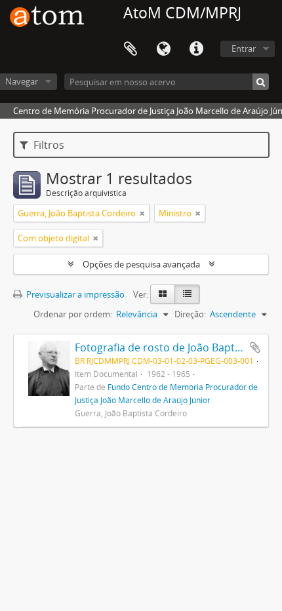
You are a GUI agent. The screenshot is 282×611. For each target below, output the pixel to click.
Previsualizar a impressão (74, 294)
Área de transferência (130, 49)
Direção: (190, 314)
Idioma (163, 49)
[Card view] (162, 294)
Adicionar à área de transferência (255, 347)
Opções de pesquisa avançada (141, 264)
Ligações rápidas (196, 49)
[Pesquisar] (260, 81)
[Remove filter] (142, 213)
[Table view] (187, 294)
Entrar (244, 48)
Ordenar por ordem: (72, 314)
